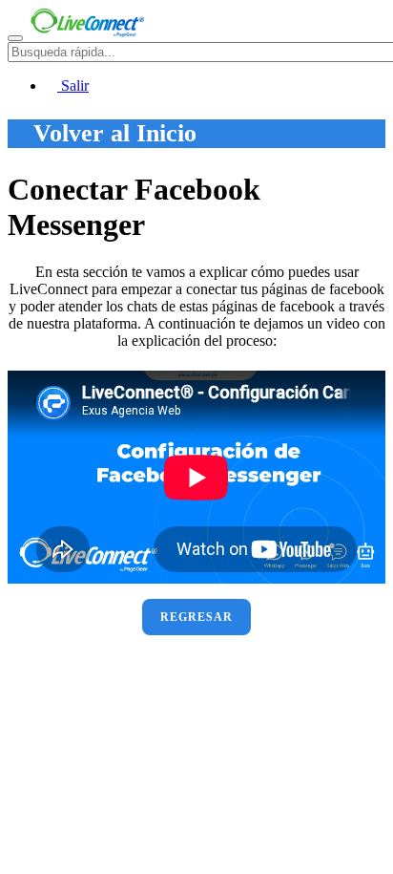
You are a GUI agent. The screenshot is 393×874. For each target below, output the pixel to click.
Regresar (196, 617)
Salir (73, 85)
